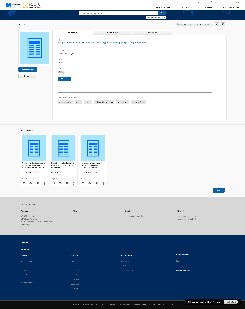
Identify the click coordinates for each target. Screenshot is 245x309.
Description (75, 284)
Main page (24, 249)
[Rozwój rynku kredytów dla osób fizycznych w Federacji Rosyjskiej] (63, 148)
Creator (74, 266)
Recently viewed (231, 7)
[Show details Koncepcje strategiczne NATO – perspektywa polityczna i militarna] (103, 183)
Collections (187, 7)
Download (28, 76)
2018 (60, 62)
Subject (74, 275)
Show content (28, 69)
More (219, 190)
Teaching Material (28, 261)
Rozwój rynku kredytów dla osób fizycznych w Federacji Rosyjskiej (63, 165)
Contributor (75, 270)
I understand (231, 302)
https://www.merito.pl (186, 216)
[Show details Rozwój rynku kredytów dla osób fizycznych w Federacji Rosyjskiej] (73, 183)
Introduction (125, 261)
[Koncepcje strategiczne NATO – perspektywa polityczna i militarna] (93, 148)
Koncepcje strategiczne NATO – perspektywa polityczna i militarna (90, 165)
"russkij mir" (123, 102)
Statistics (124, 266)
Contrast (214, 2)
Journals (24, 275)
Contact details (127, 270)
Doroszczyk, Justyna (66, 53)
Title (72, 261)
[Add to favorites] (217, 24)
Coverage (75, 279)
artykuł (61, 71)
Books (23, 270)
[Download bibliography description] (30, 183)
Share (226, 2)
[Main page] (147, 7)
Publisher (74, 288)
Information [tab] (112, 32)
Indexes (208, 7)
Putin (88, 102)
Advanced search (154, 18)
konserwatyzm (65, 102)
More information (213, 302)
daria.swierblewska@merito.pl (137, 216)
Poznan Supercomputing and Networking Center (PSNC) (149, 304)
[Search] (162, 13)
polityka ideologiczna (104, 102)
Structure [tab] (152, 32)
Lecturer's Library (28, 266)
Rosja (78, 102)
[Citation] (223, 24)
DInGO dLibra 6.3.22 (98, 304)
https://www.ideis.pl (185, 219)
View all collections (28, 282)
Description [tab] (72, 33)
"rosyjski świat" (138, 102)
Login (237, 2)
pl (198, 2)
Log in (178, 261)
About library (163, 7)
